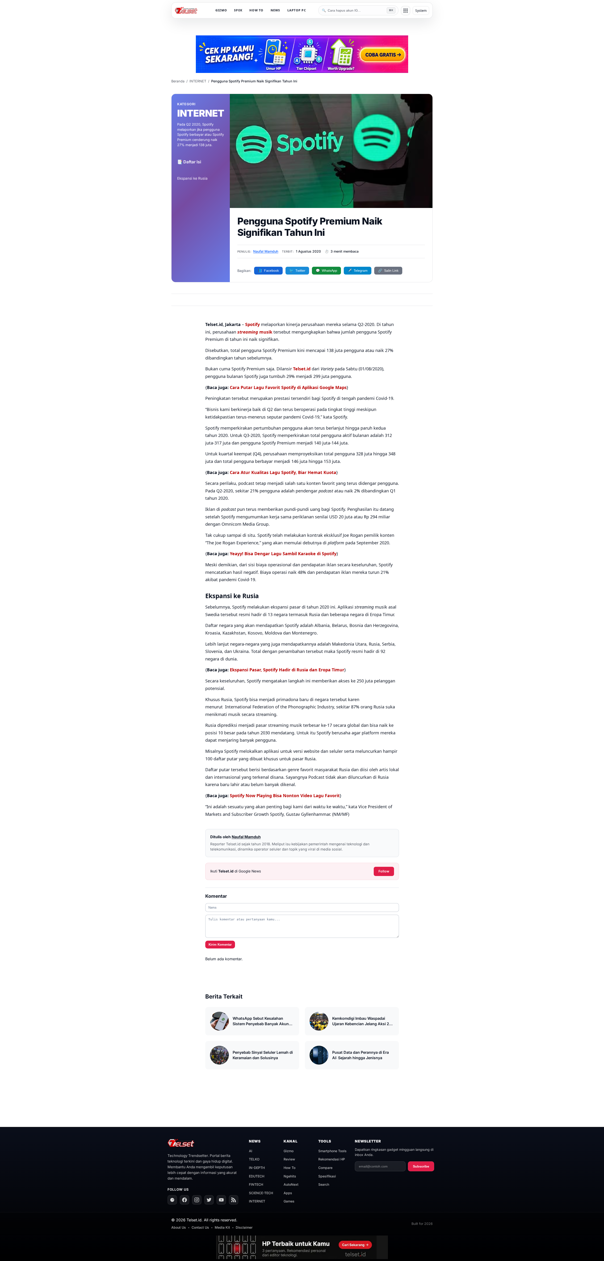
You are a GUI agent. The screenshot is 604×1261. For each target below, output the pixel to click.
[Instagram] (196, 1200)
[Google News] (172, 1200)
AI (250, 1151)
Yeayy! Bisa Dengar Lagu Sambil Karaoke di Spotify (283, 553)
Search (323, 1184)
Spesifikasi (327, 1176)
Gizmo (289, 1151)
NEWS (275, 10)
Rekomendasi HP (331, 1159)
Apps (288, 1193)
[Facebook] (184, 1200)
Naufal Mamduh (265, 251)
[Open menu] (405, 10)
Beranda (178, 81)
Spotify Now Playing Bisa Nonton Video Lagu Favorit (285, 795)
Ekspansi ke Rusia (192, 178)
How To (289, 1168)
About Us (178, 1227)
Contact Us (200, 1227)
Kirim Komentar (220, 944)
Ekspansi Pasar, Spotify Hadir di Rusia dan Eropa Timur (287, 670)
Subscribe (421, 1166)
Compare (325, 1168)
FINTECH (256, 1184)
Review (289, 1159)
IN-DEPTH (257, 1168)
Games (289, 1201)
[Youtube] (221, 1200)
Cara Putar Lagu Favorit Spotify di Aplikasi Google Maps (288, 387)
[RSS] (233, 1200)
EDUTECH (256, 1176)
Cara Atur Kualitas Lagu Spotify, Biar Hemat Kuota (283, 472)
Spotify (252, 324)
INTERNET (197, 81)
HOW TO (256, 10)
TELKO (254, 1159)
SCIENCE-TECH (261, 1193)
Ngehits (290, 1176)
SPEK (238, 10)
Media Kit (222, 1227)
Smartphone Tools (332, 1151)
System (421, 10)
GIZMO (221, 10)
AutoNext (291, 1184)
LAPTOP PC (296, 10)
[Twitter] (209, 1200)
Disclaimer (244, 1227)
